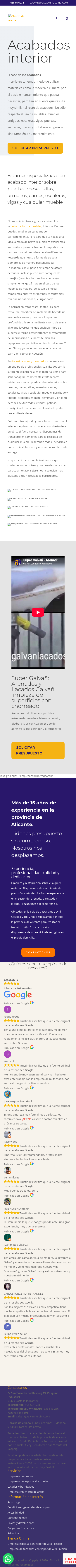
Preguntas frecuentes (21, 1528)
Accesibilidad (16, 1512)
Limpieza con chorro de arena (26, 1492)
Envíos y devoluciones (21, 1523)
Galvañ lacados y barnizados (29, 361)
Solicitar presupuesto (35, 148)
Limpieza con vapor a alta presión (28, 1481)
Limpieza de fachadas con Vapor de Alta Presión (37, 1549)
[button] (8, 1558)
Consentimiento (17, 1517)
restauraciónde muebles (26, 226)
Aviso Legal (14, 1502)
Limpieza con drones (20, 1476)
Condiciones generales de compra (29, 1507)
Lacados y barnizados (21, 1486)
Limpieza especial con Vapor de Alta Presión (35, 1543)
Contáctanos (38, 952)
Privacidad (14, 1533)
